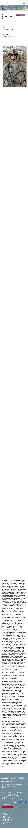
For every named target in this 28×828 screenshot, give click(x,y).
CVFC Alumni (5, 820)
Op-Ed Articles (6, 822)
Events (4, 816)
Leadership (5, 814)
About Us (4, 823)
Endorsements (6, 817)
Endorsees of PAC (7, 819)
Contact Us (5, 825)
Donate (4, 813)
